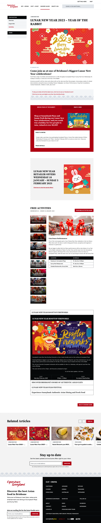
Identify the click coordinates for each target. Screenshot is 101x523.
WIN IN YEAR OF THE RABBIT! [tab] (46, 107)
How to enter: (41, 132)
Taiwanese (81, 489)
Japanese (64, 486)
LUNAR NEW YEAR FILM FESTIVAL (47, 387)
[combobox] (78, 6)
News (63, 503)
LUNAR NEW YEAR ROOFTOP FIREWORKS (50, 312)
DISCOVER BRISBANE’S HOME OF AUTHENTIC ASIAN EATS (57, 382)
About (48, 503)
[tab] (38, 220)
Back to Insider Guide (85, 404)
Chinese (48, 489)
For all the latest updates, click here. (74, 371)
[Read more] (17, 437)
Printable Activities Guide (84, 210)
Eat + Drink (25, 6)
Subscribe (67, 463)
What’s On (55, 6)
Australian (65, 492)
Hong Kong (49, 492)
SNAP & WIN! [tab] (78, 107)
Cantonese (49, 486)
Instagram (83, 506)
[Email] (21, 36)
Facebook (83, 503)
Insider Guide (45, 6)
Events (64, 506)
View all (90, 421)
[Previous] (80, 421)
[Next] (84, 421)
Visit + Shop (35, 6)
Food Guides (78, 442)
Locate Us (49, 509)
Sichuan (80, 486)
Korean (64, 489)
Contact (48, 506)
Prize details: (40, 145)
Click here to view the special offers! (43, 187)
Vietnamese (81, 492)
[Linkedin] (13, 36)
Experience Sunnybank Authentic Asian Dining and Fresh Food (58, 392)
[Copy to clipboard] (24, 36)
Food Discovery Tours (68, 509)
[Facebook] (9, 36)
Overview (11, 20)
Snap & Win (12, 23)
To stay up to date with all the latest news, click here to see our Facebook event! (52, 92)
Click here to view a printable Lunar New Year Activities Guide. (48, 94)
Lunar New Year (35, 16)
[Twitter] (17, 36)
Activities (11, 27)
